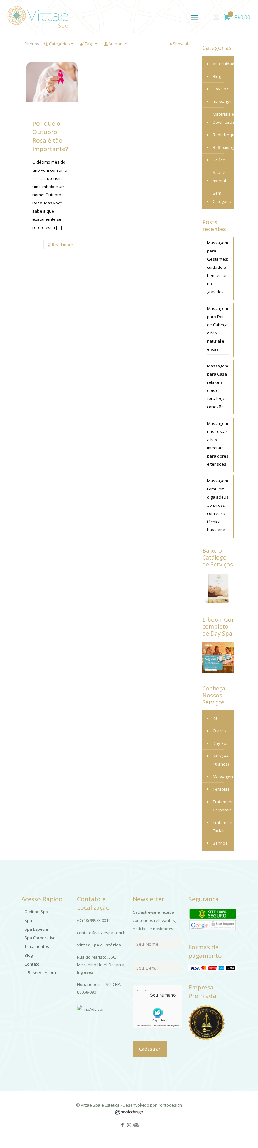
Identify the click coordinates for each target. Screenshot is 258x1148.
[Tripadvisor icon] (135, 1125)
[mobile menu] (194, 17)
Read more (62, 244)
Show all (181, 43)
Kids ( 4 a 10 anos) (221, 760)
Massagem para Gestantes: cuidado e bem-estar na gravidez (217, 267)
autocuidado (225, 64)
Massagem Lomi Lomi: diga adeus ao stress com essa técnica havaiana (217, 505)
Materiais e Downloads (223, 118)
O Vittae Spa (36, 911)
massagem (223, 101)
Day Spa (221, 89)
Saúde (219, 160)
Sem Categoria (222, 197)
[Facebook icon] (122, 1125)
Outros (219, 731)
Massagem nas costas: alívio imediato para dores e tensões (218, 443)
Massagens (222, 776)
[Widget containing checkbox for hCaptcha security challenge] (157, 1006)
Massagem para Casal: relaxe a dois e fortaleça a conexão (218, 386)
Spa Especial (37, 929)
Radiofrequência (229, 135)
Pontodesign (170, 1105)
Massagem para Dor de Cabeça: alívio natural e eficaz (217, 329)
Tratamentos (37, 946)
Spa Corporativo (40, 937)
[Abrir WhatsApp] (242, 1132)
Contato (32, 964)
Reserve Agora (42, 972)
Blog (217, 76)
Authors (116, 43)
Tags (89, 43)
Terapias (221, 789)
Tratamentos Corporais (222, 806)
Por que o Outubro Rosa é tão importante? (50, 136)
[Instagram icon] (129, 1125)
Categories (59, 43)
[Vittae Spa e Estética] (37, 17)
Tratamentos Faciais (222, 826)
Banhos (220, 843)
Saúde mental (219, 176)
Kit (215, 718)
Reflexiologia (225, 147)
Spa (28, 920)
